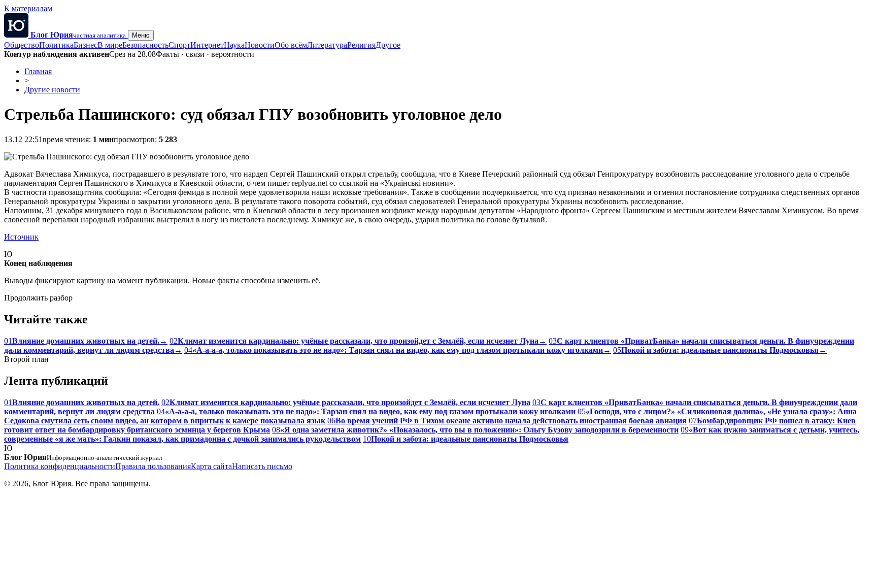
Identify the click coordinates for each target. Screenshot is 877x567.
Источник (21, 236)
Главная (38, 71)
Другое (388, 45)
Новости (260, 45)
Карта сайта (211, 466)
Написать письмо (262, 466)
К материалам (28, 8)
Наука (234, 45)
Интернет (207, 45)
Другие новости (52, 89)
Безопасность (145, 45)
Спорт (179, 45)
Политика (56, 45)
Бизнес (85, 45)
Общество (21, 45)
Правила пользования (153, 466)
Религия (361, 45)
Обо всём (291, 45)
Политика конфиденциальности (59, 466)
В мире (109, 45)
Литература (327, 45)
